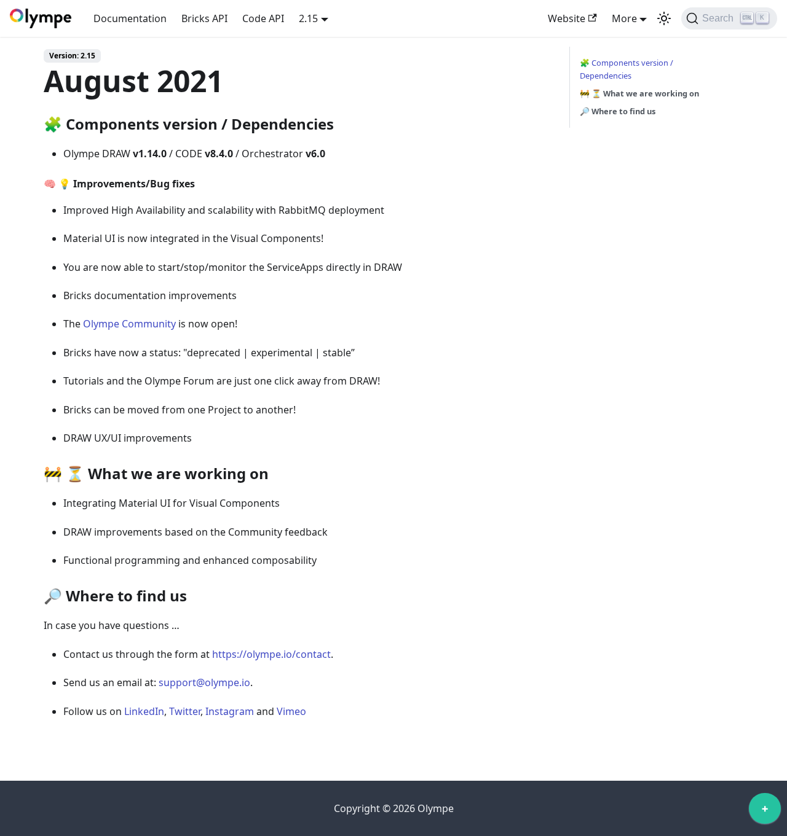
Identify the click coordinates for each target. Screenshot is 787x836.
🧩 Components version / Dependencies (626, 69)
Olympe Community (129, 323)
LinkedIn (144, 711)
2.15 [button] (308, 18)
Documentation (130, 18)
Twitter (184, 711)
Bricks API (204, 18)
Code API (263, 18)
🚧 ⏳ (639, 93)
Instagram (229, 711)
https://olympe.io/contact (271, 654)
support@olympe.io (204, 682)
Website (566, 18)
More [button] (624, 18)
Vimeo (291, 711)
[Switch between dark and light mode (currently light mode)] (664, 18)
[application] (765, 811)
